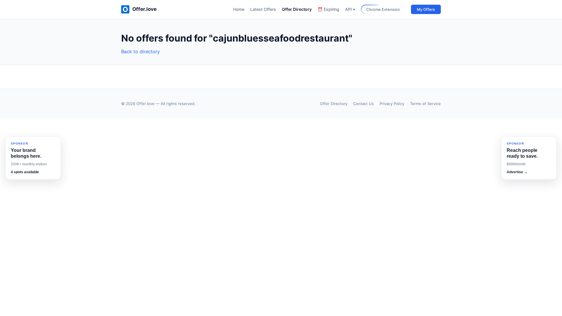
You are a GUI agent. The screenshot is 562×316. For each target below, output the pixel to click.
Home (238, 9)
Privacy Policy (392, 103)
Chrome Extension (383, 9)
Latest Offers (263, 9)
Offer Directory (297, 9)
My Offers (426, 9)
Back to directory (140, 51)
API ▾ (350, 9)
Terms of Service (425, 103)
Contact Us (363, 103)
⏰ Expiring (328, 9)
